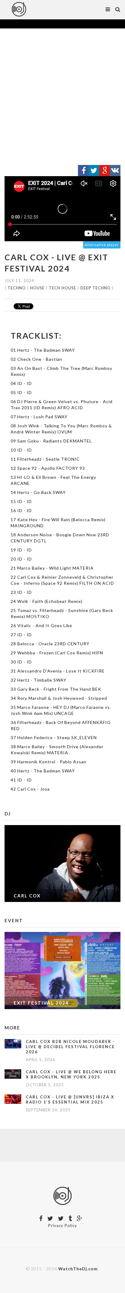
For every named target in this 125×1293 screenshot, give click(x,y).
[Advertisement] (62, 97)
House (37, 287)
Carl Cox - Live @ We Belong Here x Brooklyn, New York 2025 (71, 1074)
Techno (17, 287)
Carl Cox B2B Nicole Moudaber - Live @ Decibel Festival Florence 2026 (70, 1046)
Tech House (62, 287)
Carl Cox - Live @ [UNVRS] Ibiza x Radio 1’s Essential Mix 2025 (70, 1099)
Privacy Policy (62, 1225)
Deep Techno (95, 287)
